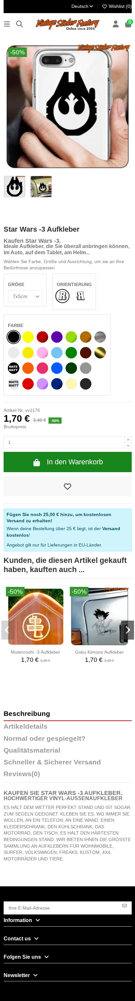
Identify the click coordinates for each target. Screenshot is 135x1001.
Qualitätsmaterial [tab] (32, 750)
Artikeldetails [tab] (26, 726)
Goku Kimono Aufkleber (99, 652)
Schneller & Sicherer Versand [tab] (52, 762)
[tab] (68, 775)
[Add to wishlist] (68, 486)
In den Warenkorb (75, 462)
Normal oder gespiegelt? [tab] (45, 738)
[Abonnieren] (124, 905)
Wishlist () (119, 6)
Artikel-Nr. (14, 410)
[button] (7, 630)
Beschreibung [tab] (27, 713)
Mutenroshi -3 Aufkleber (35, 652)
